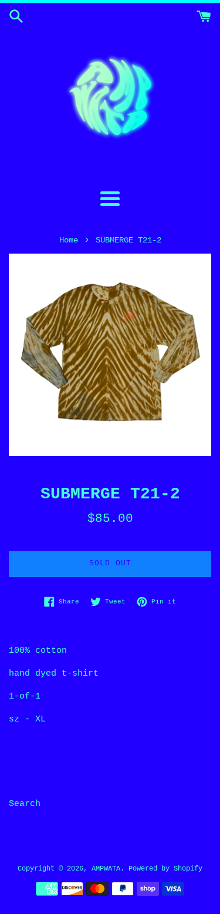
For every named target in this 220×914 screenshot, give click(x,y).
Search (24, 804)
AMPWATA (106, 869)
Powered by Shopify (165, 869)
